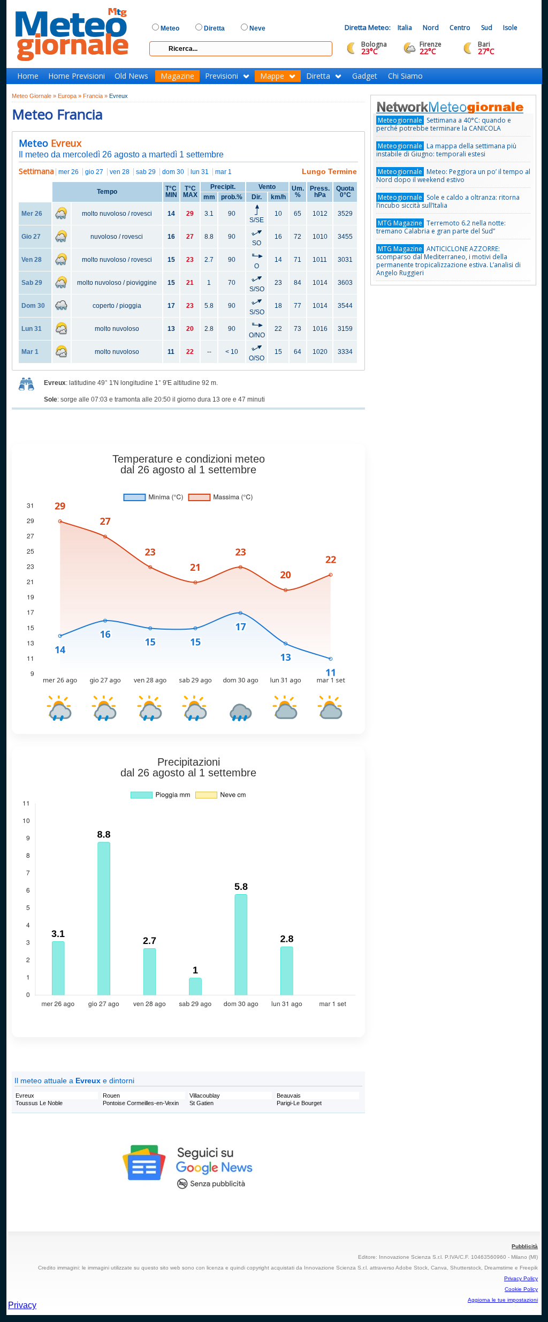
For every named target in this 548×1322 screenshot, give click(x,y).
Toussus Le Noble (39, 1103)
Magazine (177, 76)
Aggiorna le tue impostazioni (503, 1300)
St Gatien (201, 1103)
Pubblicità (525, 1246)
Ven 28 (31, 259)
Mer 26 (31, 213)
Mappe (272, 76)
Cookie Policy (521, 1289)
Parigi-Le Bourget (299, 1103)
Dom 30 (33, 305)
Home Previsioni (76, 76)
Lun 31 (31, 329)
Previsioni (221, 76)
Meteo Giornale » (34, 96)
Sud (486, 27)
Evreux (25, 1095)
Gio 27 (31, 236)
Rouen (111, 1095)
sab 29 (146, 172)
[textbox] (240, 48)
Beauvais (289, 1095)
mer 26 (68, 172)
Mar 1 (30, 352)
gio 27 (94, 172)
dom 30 (173, 172)
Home (28, 76)
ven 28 (120, 172)
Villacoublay (204, 1095)
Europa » (69, 96)
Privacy (22, 1305)
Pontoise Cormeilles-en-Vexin (141, 1103)
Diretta (318, 76)
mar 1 (223, 172)
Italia (405, 27)
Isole (510, 27)
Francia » (95, 96)
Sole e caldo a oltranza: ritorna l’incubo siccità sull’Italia (448, 201)
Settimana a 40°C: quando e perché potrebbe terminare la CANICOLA (443, 124)
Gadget (364, 76)
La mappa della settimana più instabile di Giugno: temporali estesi (446, 149)
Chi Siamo (405, 76)
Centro (460, 27)
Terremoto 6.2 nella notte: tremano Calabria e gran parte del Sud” (441, 227)
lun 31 (200, 172)
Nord (431, 27)
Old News (131, 76)
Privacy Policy (521, 1278)
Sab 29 (31, 282)
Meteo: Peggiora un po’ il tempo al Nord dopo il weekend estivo (453, 175)
